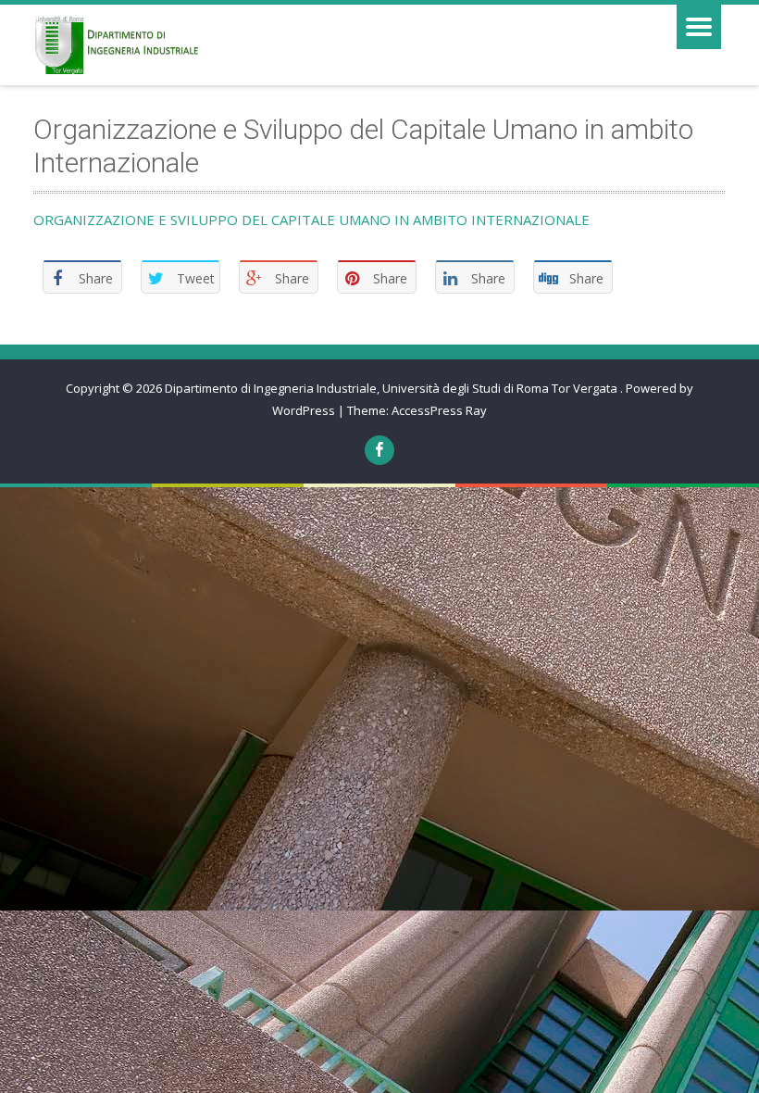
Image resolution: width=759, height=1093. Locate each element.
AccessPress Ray (439, 410)
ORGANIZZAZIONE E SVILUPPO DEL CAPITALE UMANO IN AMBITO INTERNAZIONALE (311, 219)
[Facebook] (379, 450)
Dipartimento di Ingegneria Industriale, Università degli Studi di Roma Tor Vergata (392, 388)
